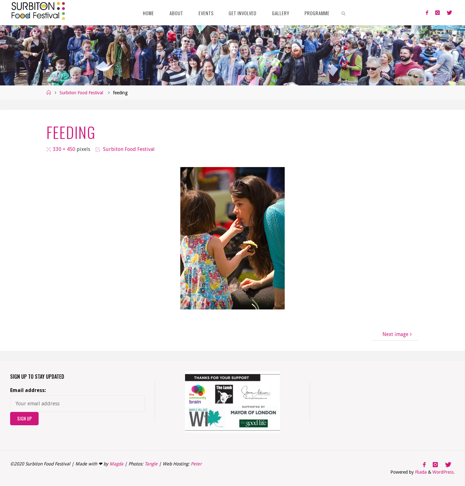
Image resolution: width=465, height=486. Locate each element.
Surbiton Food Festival (81, 92)
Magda (116, 463)
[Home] (48, 92)
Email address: (28, 390)
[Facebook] (426, 12)
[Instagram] (437, 12)
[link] (344, 12)
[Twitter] (449, 12)
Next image (395, 334)
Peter (196, 463)
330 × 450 (65, 149)
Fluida (420, 472)
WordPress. (443, 472)
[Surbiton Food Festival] (37, 10)
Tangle (151, 463)
